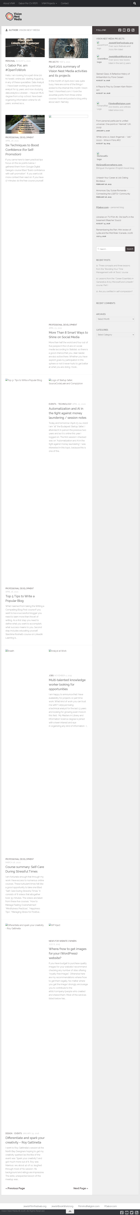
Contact (65, 3)
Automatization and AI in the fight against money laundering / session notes (67, 413)
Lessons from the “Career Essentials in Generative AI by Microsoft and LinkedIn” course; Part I (115, 281)
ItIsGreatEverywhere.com (109, 165)
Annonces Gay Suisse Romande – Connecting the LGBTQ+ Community (113, 192)
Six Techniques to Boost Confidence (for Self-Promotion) (22, 149)
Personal (10, 61)
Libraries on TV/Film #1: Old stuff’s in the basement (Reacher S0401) (115, 219)
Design (8, 1133)
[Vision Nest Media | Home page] (13, 16)
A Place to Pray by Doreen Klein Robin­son (114, 88)
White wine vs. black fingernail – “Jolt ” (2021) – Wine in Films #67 (114, 138)
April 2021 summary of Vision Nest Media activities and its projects (68, 71)
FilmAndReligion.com (89, 1206)
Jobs (51, 675)
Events (52, 404)
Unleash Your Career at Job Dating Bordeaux (112, 179)
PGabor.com (102, 207)
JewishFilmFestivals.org (121, 43)
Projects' (54, 62)
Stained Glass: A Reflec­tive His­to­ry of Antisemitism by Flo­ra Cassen (113, 75)
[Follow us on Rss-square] (133, 30)
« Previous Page (15, 1188)
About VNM (9, 3)
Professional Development (19, 137)
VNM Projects (48, 3)
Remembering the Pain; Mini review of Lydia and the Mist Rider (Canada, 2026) (114, 231)
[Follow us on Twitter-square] (128, 30)
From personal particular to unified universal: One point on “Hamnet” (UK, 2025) (113, 124)
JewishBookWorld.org (120, 56)
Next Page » (81, 1188)
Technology (65, 404)
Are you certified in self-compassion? (115, 291)
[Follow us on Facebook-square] (119, 30)
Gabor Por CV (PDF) (28, 3)
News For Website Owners (62, 941)
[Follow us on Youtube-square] (124, 30)
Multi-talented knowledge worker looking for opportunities (67, 684)
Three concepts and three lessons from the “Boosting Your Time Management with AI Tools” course (113, 269)
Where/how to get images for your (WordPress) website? (67, 953)
